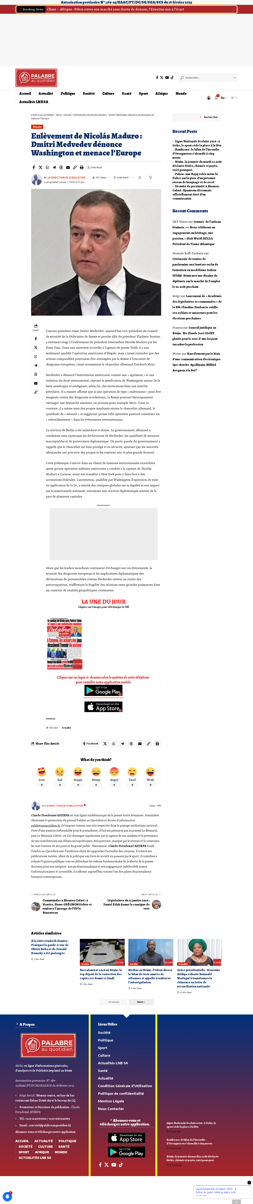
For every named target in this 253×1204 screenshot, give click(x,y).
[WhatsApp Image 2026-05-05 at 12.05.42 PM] (64, 643)
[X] (161, 77)
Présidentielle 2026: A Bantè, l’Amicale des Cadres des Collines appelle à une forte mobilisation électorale (130, 9)
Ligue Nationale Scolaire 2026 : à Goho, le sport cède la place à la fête (197, 143)
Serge (176, 296)
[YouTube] (167, 77)
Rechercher (211, 117)
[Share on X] (40, 167)
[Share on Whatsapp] (47, 167)
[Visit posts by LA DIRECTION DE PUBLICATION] (35, 806)
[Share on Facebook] (33, 167)
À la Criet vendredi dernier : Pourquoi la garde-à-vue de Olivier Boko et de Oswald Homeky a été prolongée (50, 947)
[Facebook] (157, 77)
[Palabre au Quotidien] (36, 78)
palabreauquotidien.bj (45, 825)
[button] (232, 9)
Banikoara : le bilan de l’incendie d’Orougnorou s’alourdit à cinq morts (195, 153)
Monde (37, 126)
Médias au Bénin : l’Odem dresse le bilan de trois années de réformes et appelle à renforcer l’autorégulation (150, 976)
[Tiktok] (172, 77)
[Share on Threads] (61, 167)
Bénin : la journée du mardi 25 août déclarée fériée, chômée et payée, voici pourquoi (197, 166)
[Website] (159, 805)
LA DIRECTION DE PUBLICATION (66, 177)
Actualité (66, 727)
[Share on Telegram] (54, 167)
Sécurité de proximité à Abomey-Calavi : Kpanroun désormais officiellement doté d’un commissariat (196, 192)
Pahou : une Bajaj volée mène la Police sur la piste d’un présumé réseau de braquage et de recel (195, 178)
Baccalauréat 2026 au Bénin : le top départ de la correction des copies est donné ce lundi (101, 974)
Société (85, 964)
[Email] (68, 167)
